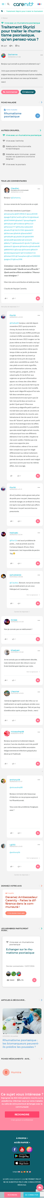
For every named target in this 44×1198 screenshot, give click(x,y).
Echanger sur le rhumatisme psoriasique (20, 951)
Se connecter (31, 1195)
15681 (12, 980)
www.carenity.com (17, 1179)
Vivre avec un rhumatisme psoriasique (22, 23)
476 (21, 980)
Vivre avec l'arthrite (14, 141)
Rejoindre (22, 1114)
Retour (5, 18)
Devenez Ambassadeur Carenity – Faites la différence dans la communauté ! (21, 902)
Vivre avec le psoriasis (16, 164)
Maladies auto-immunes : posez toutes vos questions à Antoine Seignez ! (20, 156)
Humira (16, 1072)
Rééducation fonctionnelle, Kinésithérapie (18, 147)
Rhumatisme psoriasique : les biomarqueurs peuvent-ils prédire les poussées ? (21, 1044)
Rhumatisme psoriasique (12, 115)
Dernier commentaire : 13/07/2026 (20, 966)
